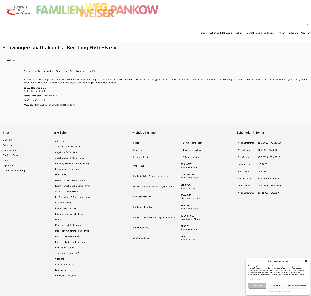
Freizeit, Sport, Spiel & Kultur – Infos (72, 186)
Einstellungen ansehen (297, 286)
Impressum (286, 291)
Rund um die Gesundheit (67, 236)
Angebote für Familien (66, 152)
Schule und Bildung (64, 247)
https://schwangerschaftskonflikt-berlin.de (55, 105)
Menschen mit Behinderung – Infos (72, 231)
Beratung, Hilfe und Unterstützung (72, 163)
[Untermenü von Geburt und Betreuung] (232, 33)
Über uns (59, 259)
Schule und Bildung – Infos (68, 253)
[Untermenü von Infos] (206, 33)
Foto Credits (61, 174)
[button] (306, 261)
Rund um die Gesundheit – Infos (70, 242)
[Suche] (307, 25)
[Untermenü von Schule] (243, 33)
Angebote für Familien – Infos (69, 158)
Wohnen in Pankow (64, 264)
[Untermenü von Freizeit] (286, 33)
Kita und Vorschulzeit (65, 208)
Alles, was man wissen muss (69, 146)
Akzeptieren (257, 286)
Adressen (60, 141)
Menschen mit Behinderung (68, 225)
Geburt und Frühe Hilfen (67, 191)
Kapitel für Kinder (63, 203)
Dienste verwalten (256, 279)
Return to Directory (9, 60)
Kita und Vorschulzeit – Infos (69, 214)
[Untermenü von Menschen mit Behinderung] (274, 33)
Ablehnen (276, 286)
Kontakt (59, 219)
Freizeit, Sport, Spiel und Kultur (70, 180)
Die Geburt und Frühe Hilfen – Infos (72, 197)
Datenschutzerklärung (274, 291)
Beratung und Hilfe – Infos (68, 169)
